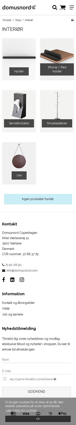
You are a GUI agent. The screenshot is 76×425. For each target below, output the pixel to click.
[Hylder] (19, 59)
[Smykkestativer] (57, 111)
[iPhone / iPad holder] (57, 59)
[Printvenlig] (72, 20)
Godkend (36, 392)
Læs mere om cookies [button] (21, 410)
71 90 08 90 (13, 265)
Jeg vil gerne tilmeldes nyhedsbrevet (34, 378)
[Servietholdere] (19, 111)
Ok (38, 418)
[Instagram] (22, 279)
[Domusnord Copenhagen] (19, 7)
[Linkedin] (12, 279)
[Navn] (36, 359)
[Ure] (19, 163)
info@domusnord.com (22, 270)
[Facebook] (3, 279)
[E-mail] (36, 370)
